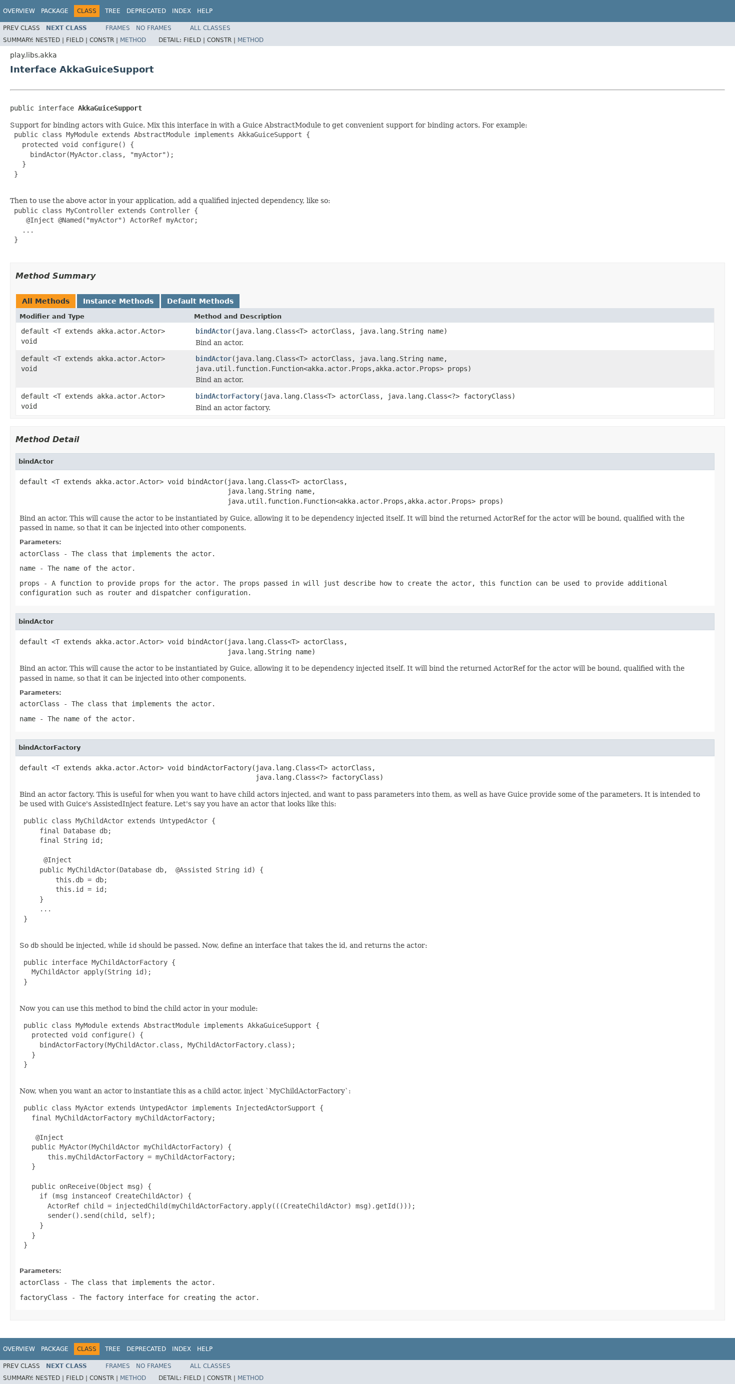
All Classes (210, 28)
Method (133, 40)
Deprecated (146, 11)
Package (54, 11)
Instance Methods (118, 301)
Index (181, 11)
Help (204, 11)
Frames (118, 28)
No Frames (154, 28)
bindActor (214, 331)
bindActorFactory (228, 396)
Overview (19, 11)
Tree (112, 11)
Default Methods (200, 301)
